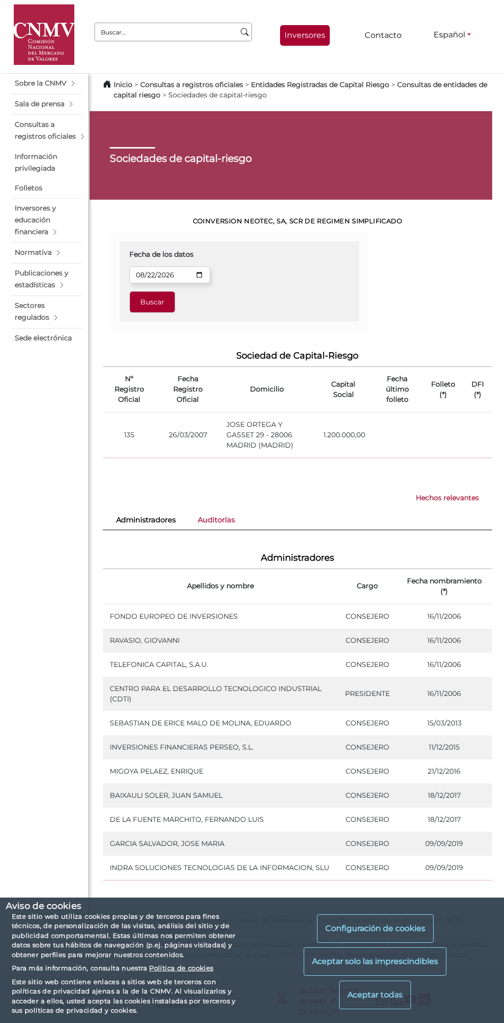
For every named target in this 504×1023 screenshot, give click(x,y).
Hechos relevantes (447, 497)
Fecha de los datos (161, 254)
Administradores (146, 519)
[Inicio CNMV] (44, 34)
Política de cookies (181, 968)
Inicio (123, 84)
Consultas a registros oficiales (191, 84)
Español (449, 34)
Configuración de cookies (375, 928)
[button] (47, 83)
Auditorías (216, 519)
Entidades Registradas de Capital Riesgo (320, 84)
